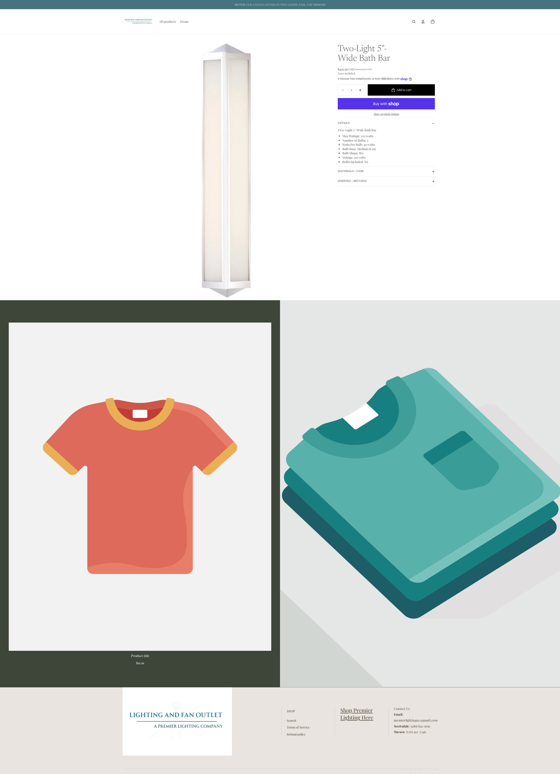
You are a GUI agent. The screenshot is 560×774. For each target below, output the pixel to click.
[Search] (414, 21)
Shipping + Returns (352, 181)
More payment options (386, 114)
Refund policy (296, 734)
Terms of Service (298, 727)
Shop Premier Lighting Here (356, 714)
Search (291, 720)
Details (344, 123)
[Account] (423, 21)
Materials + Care (351, 171)
